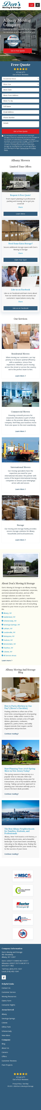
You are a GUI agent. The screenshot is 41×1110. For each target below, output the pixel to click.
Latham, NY (7, 628)
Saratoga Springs (8, 1018)
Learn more (6, 660)
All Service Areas (9, 655)
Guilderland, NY (9, 617)
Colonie (4, 1022)
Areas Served (8, 1010)
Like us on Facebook (20, 308)
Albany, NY (7, 613)
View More (6, 1035)
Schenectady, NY (10, 621)
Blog (3, 1044)
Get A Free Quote (18, 51)
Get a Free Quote (20, 131)
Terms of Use (24, 148)
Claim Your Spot (20, 260)
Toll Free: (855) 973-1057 (12, 969)
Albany (4, 1014)
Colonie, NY (7, 651)
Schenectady (7, 1031)
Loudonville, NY (9, 632)
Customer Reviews (9, 1061)
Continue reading (11, 734)
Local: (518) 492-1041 (10, 971)
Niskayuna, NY (8, 636)
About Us (5, 1048)
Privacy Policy (17, 1084)
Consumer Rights (8, 1005)
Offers (4, 1056)
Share (20, 207)
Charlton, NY (8, 648)
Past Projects (7, 1065)
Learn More (20, 214)
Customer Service (9, 992)
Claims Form (6, 1000)
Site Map (25, 1084)
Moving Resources (9, 996)
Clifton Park (6, 1027)
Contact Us (6, 988)
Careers (5, 1052)
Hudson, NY (8, 640)
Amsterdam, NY (9, 644)
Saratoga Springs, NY (11, 624)
